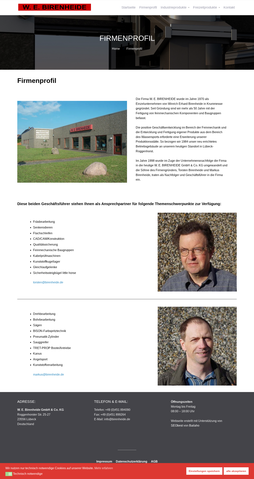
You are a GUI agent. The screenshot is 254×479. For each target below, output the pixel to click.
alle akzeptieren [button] (236, 471)
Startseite (128, 7)
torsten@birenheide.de (48, 282)
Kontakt (229, 7)
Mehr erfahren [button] (103, 468)
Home (116, 48)
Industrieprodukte (174, 7)
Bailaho (194, 425)
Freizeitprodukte (205, 7)
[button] (8, 474)
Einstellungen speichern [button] (204, 471)
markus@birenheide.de (48, 374)
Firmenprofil (148, 7)
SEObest (177, 425)
